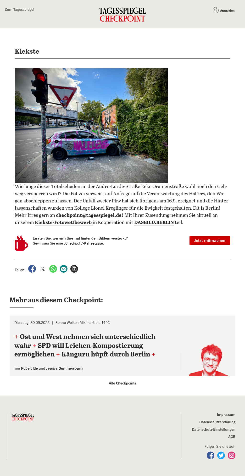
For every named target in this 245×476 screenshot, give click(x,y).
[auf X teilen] (43, 268)
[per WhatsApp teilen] (53, 268)
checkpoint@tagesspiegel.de (89, 215)
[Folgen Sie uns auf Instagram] (231, 455)
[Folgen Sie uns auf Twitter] (221, 455)
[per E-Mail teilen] (64, 268)
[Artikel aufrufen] (74, 268)
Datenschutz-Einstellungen (213, 429)
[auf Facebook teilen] (32, 268)
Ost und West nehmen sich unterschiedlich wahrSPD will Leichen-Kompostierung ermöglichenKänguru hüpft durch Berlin (85, 345)
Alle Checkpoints (122, 383)
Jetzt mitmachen (209, 240)
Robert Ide (29, 368)
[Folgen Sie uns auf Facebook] (211, 455)
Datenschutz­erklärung (217, 422)
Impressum (226, 415)
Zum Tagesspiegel (19, 9)
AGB (231, 437)
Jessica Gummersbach (64, 368)
